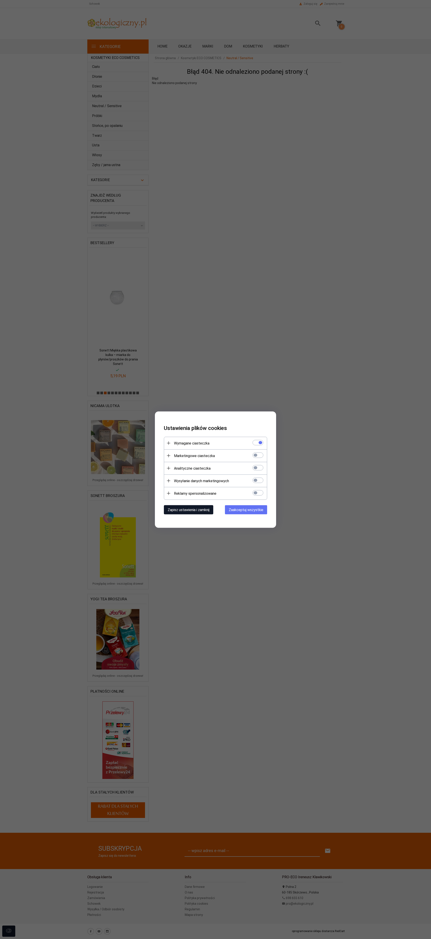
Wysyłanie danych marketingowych (201, 481)
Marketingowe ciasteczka (194, 455)
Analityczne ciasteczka (192, 468)
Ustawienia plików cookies (195, 428)
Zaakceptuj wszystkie (246, 509)
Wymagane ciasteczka (191, 443)
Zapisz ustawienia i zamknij (188, 509)
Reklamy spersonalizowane (195, 493)
